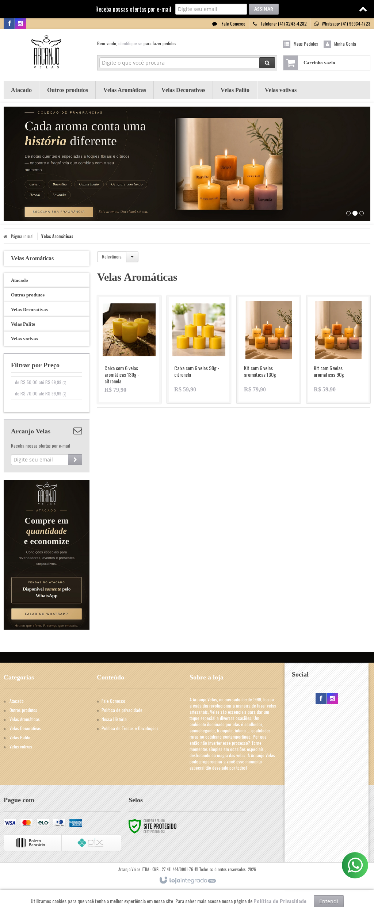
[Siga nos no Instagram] (20, 23)
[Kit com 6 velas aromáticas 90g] (338, 349)
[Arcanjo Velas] (46, 53)
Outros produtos (23, 710)
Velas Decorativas (25, 728)
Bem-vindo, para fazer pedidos (136, 43)
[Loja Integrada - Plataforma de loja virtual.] (187, 881)
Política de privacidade (122, 710)
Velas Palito (19, 737)
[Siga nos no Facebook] (9, 23)
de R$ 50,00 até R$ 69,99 (40, 382)
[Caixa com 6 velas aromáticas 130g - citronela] (129, 349)
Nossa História (114, 719)
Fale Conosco (233, 23)
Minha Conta (345, 44)
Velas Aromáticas (24, 719)
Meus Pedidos (306, 44)
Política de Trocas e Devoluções (130, 728)
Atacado (16, 701)
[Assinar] (264, 9)
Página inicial (22, 236)
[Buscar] (267, 62)
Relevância (112, 256)
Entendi (328, 901)
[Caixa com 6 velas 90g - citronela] (199, 349)
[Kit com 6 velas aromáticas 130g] (268, 349)
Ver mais (133, 370)
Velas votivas (20, 746)
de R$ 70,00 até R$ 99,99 (40, 393)
